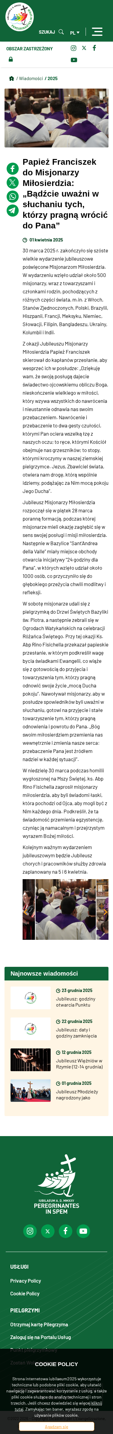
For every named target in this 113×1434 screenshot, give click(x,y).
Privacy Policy (25, 1280)
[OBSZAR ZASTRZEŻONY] (9, 59)
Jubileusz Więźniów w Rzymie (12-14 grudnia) (79, 1063)
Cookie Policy (24, 1293)
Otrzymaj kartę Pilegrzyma (39, 1324)
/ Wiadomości (29, 78)
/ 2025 (51, 78)
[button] (66, 909)
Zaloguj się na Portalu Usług (40, 1336)
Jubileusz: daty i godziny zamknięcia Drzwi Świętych (76, 1035)
